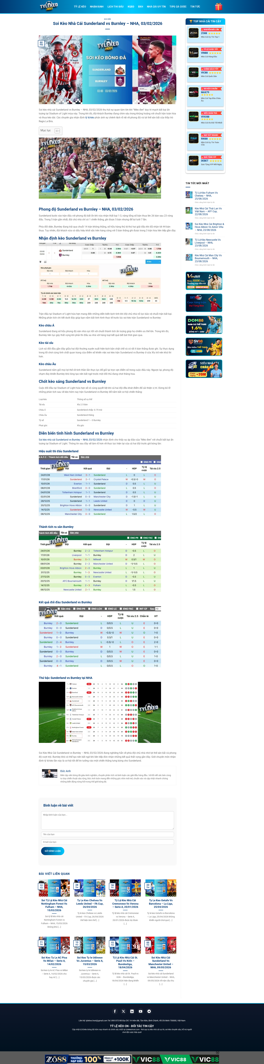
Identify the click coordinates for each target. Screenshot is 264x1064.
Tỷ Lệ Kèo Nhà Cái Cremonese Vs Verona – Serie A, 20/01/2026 (125, 903)
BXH (140, 6)
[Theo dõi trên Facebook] (115, 1011)
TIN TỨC (195, 6)
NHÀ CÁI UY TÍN (156, 6)
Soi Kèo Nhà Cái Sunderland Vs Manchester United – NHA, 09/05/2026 (160, 962)
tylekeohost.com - (133, 1029)
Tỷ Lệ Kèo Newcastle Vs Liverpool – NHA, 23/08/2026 (208, 242)
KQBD (131, 6)
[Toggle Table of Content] (55, 130)
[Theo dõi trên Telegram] (149, 1011)
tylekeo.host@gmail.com (96, 1020)
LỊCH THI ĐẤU (116, 6)
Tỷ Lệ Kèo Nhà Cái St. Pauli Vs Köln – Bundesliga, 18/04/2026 (125, 962)
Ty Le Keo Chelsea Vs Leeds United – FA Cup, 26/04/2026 (89, 903)
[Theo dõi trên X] (123, 1011)
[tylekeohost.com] (54, 7)
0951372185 (116, 1020)
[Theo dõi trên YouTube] (141, 1011)
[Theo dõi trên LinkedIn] (132, 1011)
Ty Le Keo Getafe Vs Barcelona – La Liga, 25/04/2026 (161, 903)
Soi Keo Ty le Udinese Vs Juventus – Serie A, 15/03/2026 (90, 961)
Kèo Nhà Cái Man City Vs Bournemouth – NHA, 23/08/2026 (208, 258)
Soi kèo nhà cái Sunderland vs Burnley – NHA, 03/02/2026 (70, 439)
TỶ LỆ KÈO (80, 6)
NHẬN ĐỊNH (97, 6)
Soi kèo (107, 19)
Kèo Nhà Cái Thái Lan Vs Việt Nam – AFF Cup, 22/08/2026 (208, 211)
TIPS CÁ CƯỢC (178, 6)
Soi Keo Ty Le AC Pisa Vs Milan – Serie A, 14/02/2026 (54, 961)
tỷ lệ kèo (89, 117)
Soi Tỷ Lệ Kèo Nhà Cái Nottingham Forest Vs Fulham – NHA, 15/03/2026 (54, 905)
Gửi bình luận (53, 851)
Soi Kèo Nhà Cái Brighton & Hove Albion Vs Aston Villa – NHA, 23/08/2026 (209, 227)
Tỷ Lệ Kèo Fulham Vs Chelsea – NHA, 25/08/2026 (206, 195)
